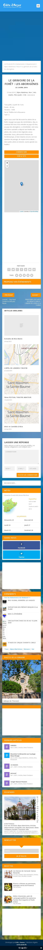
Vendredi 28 (28, 530)
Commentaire (21, 152)
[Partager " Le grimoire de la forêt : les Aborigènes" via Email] (30, 269)
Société (14, 829)
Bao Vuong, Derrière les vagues (21, 600)
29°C (8, 503)
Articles (21, 747)
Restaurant (14, 759)
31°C (15, 505)
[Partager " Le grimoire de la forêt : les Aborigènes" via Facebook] (9, 269)
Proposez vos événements (17, 281)
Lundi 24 (7, 525)
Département (9, 828)
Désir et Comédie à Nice (13, 427)
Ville (27, 829)
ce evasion (14, 765)
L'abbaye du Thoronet (11, 701)
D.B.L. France (20, 942)
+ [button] (7, 163)
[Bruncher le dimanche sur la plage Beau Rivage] (6, 755)
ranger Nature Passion (19, 782)
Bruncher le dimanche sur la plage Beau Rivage (23, 755)
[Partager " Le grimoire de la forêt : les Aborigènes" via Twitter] (13, 269)
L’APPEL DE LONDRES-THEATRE (16, 368)
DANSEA (13, 745)
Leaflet (21, 211)
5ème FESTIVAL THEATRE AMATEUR (17, 397)
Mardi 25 (7, 530)
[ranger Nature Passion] (6, 783)
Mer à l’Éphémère (15, 614)
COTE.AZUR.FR (21, 945)
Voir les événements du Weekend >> (17, 598)
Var (33, 649)
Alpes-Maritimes (22, 92)
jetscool (13, 773)
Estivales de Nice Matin (13, 339)
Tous (6, 649)
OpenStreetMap (34, 211)
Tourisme (21, 829)
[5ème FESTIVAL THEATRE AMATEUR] (21, 383)
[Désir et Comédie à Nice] (21, 413)
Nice (30, 92)
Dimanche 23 (9, 520)
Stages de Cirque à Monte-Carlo (22, 643)
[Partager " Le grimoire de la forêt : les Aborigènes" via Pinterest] (21, 269)
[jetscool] (6, 774)
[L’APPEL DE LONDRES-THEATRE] (21, 354)
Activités (14, 826)
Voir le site (21, 156)
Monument (30, 828)
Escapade (18, 828)
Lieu (23, 828)
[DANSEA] (6, 746)
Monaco (27, 649)
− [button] (7, 166)
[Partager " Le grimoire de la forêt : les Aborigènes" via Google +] (17, 269)
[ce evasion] (6, 766)
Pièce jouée (18, 95)
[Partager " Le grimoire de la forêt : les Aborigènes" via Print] (34, 269)
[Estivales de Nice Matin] (21, 325)
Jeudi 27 (27, 525)
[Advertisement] (21, 34)
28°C (8, 510)
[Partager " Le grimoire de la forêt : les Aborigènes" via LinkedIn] (26, 269)
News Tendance (28, 747)
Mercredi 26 (28, 520)
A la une (7, 826)
